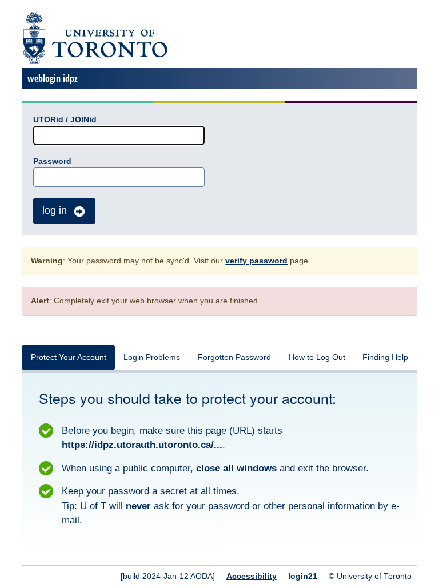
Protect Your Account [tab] (68, 357)
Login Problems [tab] (151, 357)
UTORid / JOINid (65, 119)
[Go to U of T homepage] (94, 62)
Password (52, 161)
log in (54, 210)
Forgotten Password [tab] (234, 357)
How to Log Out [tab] (317, 357)
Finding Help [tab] (385, 357)
